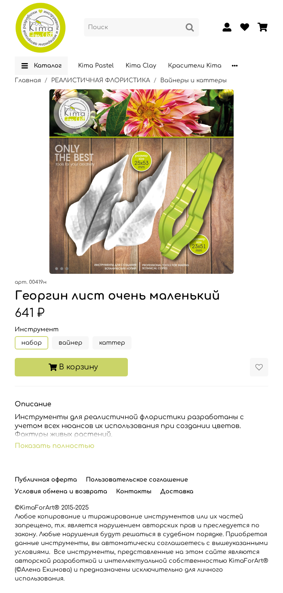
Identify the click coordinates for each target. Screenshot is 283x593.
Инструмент (37, 329)
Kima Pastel (96, 65)
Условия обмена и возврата (61, 491)
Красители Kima (194, 65)
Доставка (176, 491)
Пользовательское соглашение (137, 479)
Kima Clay (141, 65)
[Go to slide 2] (62, 269)
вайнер (70, 342)
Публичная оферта (46, 479)
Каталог (48, 65)
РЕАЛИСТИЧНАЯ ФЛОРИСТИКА (100, 80)
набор (31, 342)
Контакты (133, 491)
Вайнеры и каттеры (193, 80)
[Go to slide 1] (57, 269)
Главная (28, 80)
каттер (112, 342)
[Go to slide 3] (67, 269)
